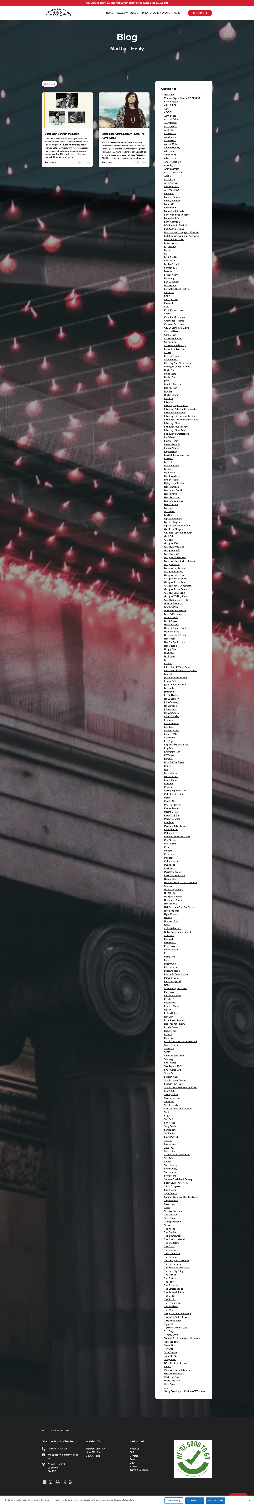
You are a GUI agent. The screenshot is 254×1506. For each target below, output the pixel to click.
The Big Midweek (172, 1235)
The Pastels (170, 1278)
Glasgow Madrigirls (173, 571)
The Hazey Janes (172, 1264)
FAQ (132, 1452)
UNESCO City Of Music (175, 1363)
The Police (169, 1281)
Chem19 (168, 313)
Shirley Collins (171, 1094)
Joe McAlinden (171, 695)
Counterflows (171, 359)
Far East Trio (170, 462)
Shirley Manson (172, 1098)
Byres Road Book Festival (176, 289)
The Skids (169, 1295)
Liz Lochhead (170, 773)
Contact (134, 1455)
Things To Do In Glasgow (176, 1317)
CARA (167, 296)
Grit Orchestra (171, 617)
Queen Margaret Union (175, 988)
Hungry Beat (170, 649)
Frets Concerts (171, 504)
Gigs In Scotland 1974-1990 (177, 525)
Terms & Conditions (139, 1469)
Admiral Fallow (171, 119)
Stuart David (170, 1189)
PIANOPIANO (171, 949)
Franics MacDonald (173, 490)
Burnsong (169, 278)
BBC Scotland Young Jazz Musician (181, 232)
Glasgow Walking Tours (175, 596)
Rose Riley (169, 1038)
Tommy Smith (171, 1334)
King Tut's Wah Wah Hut (176, 744)
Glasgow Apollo (172, 550)
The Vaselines (171, 1306)
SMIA (166, 1112)
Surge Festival (171, 1200)
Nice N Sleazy (171, 903)
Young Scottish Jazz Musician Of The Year (184, 1391)
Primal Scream (171, 977)
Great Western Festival (175, 610)
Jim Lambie (169, 688)
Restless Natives (172, 1006)
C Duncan (169, 292)
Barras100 (169, 204)
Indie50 (168, 663)
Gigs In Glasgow (172, 522)
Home (109, 12)
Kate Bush (169, 727)
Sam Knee (169, 1048)
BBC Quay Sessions (174, 228)
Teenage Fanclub (172, 1221)
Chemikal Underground (175, 317)
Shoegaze (169, 1101)
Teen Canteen (171, 1218)
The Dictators (171, 1257)
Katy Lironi (169, 737)
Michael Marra (171, 829)
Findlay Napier (171, 479)
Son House (169, 1122)
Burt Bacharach (171, 281)
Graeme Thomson (173, 603)
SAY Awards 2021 (173, 1069)
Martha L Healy (171, 811)
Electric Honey (171, 440)
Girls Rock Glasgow (173, 529)
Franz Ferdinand (172, 497)
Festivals (168, 469)
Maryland (169, 822)
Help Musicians (171, 631)
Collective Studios (173, 338)
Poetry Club (170, 963)
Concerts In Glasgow (174, 349)
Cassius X (168, 303)
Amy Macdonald (172, 161)
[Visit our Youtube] (70, 1482)
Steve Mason (170, 1172)
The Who (168, 1310)
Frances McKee (171, 486)
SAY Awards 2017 (173, 1066)
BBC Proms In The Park (175, 225)
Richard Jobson (171, 1013)
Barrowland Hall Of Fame (176, 214)
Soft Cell (168, 1119)
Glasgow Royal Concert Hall (178, 585)
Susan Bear (169, 1204)
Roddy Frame (171, 1027)
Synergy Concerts (173, 1211)
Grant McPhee (171, 606)
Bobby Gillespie (172, 264)
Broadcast (169, 271)
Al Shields (169, 130)
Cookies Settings (174, 1500)
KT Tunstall (169, 755)
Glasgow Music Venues (175, 578)
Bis (165, 253)
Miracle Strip (170, 843)
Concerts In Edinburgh (175, 345)
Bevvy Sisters (170, 243)
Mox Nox (168, 857)
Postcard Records (173, 970)
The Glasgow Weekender (176, 1260)
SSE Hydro (169, 1151)
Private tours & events (156, 12)
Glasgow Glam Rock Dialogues (179, 561)
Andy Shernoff (171, 168)
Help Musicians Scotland (176, 635)
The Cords (169, 1246)
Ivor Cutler (169, 674)
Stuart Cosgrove (172, 1186)
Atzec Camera (171, 183)
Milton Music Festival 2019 (177, 836)
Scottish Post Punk (173, 1083)
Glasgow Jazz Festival (175, 568)
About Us (134, 1448)
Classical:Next (171, 331)
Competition (170, 342)
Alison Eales (170, 154)
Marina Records (172, 808)
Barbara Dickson (172, 197)
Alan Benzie (170, 133)
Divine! (167, 380)
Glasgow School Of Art (175, 589)
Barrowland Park (172, 218)
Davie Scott (170, 373)
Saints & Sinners (172, 1045)
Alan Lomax (170, 137)
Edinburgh (169, 402)
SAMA (167, 1052)
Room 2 (168, 1034)
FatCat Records (171, 465)
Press (132, 1459)
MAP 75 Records (172, 804)
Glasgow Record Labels (176, 582)
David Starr (169, 370)
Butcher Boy (170, 285)
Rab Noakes (170, 992)
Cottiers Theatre (172, 356)
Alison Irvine (170, 158)
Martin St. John (171, 815)
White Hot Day (171, 1377)
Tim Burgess (170, 1331)
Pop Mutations (171, 967)
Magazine (169, 787)
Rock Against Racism (174, 1023)
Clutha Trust (170, 334)
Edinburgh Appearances (176, 405)
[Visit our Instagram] (50, 1482)
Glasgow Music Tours (174, 575)
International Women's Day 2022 (180, 670)
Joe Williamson (171, 698)
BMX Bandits (170, 257)
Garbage (168, 508)
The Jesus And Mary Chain (177, 1267)
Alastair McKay (171, 144)
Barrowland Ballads (174, 211)
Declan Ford (170, 377)
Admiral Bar (170, 115)
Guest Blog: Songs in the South (62, 133)
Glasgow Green (171, 564)
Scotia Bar (169, 1073)
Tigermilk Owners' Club (175, 1327)
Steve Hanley (170, 1165)
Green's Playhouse (173, 614)
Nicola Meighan (171, 910)
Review (167, 1009)
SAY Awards (170, 1062)
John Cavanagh (171, 702)
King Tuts (168, 748)
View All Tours (93, 1455)
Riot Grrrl (168, 1016)
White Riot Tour (172, 1380)
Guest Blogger (171, 621)
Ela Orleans (170, 437)
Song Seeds (170, 1126)
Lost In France (171, 776)
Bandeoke (169, 193)
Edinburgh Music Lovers (176, 426)
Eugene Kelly (170, 451)
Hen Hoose (169, 638)
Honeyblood (170, 645)
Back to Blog (49, 83)
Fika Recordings (172, 476)
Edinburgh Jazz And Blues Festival (181, 419)
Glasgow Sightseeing (174, 592)
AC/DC (167, 112)
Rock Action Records (174, 1020)
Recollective (170, 1002)
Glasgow (168, 539)
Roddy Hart (170, 1030)
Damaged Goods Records (177, 366)
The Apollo (169, 1228)
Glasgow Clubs (171, 553)
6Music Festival (171, 101)
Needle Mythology (173, 889)
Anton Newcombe (173, 172)
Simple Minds (171, 1105)
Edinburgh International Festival (179, 416)
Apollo (167, 175)
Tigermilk (168, 1324)
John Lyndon (170, 705)
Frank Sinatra (170, 493)
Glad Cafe (169, 536)
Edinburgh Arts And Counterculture (181, 409)
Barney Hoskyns (172, 200)
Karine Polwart (171, 723)
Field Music (169, 472)
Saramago (169, 1059)
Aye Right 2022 (171, 186)
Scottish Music (171, 1076)
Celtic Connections (173, 310)
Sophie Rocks (171, 1133)
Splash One (170, 1144)
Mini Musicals (170, 840)
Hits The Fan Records (174, 642)
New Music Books (173, 900)
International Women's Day (178, 667)
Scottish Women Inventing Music (180, 1087)
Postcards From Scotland (176, 974)
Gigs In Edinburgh (173, 518)
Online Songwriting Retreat (177, 932)
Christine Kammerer (174, 324)
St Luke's (168, 1158)
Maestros (168, 783)
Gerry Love (169, 511)
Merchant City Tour (95, 1448)
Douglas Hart (170, 387)
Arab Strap (169, 179)
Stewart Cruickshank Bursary (178, 1179)
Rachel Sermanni (172, 995)
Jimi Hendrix (170, 691)
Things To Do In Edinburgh (177, 1313)
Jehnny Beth (170, 681)
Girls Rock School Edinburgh (178, 532)
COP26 (167, 352)
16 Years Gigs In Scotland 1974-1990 (182, 98)
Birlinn (167, 250)
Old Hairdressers (172, 928)
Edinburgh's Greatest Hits (176, 433)
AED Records (170, 122)
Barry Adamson (172, 221)
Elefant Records (172, 444)
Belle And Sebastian (174, 239)
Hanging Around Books (175, 628)
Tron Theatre (170, 1352)
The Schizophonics (173, 1288)
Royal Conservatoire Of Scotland (180, 1041)
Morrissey (169, 854)
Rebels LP (169, 999)
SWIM (167, 1207)
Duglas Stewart (171, 395)
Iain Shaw (169, 652)
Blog (49, 1430)
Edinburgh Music (172, 423)
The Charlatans (171, 1242)
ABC (166, 108)
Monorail (168, 850)
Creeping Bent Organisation (178, 363)
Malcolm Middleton (174, 794)
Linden (167, 765)
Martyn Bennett (172, 818)
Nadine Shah (170, 879)
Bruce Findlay (171, 274)
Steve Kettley (170, 1168)
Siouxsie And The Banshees (178, 1108)
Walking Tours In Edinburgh (177, 1370)
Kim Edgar (169, 741)
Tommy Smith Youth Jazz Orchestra (182, 1338)
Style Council (170, 1193)
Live (166, 769)
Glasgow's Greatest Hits (176, 599)
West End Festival (173, 1373)
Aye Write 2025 (171, 190)
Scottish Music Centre (175, 1080)
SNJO (166, 1115)
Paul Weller (169, 939)
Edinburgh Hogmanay (175, 412)
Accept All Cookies (215, 1500)
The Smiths (170, 1299)
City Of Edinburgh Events (176, 327)
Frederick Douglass (173, 500)
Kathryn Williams (172, 734)
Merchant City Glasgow (175, 826)
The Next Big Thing (173, 1271)
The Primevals (171, 1285)
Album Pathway (172, 147)
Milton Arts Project (173, 833)
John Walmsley (171, 716)
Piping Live (169, 956)
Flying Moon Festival (174, 483)
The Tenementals (173, 1303)
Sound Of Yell (171, 1136)
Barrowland (170, 207)
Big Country (170, 246)
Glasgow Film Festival (175, 557)
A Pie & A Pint (171, 105)
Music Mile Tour (93, 1452)
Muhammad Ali (171, 861)
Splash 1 (168, 1140)
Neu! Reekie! (170, 893)
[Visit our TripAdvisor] (57, 1482)
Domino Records (172, 384)
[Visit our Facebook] (44, 1482)
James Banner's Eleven (175, 677)
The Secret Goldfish (174, 1292)
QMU (167, 985)
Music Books (170, 868)
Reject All (194, 1500)
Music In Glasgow (173, 871)
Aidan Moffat (170, 126)
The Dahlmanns (172, 1253)
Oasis (167, 924)
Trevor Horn (170, 1345)
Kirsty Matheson (172, 751)
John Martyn (170, 709)
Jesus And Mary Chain (175, 684)
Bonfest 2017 (170, 267)
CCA (166, 306)
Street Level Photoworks (176, 1182)
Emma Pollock (171, 448)
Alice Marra (169, 151)
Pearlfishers (170, 942)
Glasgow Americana (174, 546)
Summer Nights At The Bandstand (181, 1197)
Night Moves (170, 914)
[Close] (249, 1500)
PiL (165, 953)
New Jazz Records (173, 896)
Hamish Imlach (171, 624)
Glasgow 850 (171, 543)
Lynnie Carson (171, 780)
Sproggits (168, 1147)
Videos (167, 1366)
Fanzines (168, 458)
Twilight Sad (170, 1359)
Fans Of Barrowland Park (176, 455)
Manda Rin (169, 801)
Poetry (167, 960)
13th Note (169, 94)
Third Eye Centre (172, 1320)
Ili (165, 659)
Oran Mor (169, 935)
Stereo (167, 1161)
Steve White (170, 1175)
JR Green (168, 720)
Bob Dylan (169, 260)
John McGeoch (171, 712)
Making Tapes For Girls (175, 790)
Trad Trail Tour (171, 1341)
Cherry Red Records (174, 320)
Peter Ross (169, 946)
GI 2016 (168, 515)
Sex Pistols (169, 1091)
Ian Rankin (169, 656)
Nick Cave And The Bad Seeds (179, 907)
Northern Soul (171, 921)
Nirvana (168, 917)
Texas (167, 1225)
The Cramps (170, 1250)
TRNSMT (168, 1348)
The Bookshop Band (174, 1239)
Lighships (168, 758)
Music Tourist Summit (174, 875)
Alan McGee (170, 140)
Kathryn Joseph (171, 730)
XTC (166, 1387)
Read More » (50, 162)
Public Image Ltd (172, 981)
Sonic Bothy (170, 1129)
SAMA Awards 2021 (174, 1055)
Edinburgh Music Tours (175, 430)
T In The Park (170, 1214)
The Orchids (170, 1274)
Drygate (168, 391)
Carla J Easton (171, 299)
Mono (167, 847)
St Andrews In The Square (177, 1154)
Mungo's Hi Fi (170, 864)
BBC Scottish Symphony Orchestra (181, 236)
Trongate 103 (170, 1356)
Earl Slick (168, 398)
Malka (167, 797)
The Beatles (170, 1232)
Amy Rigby (169, 165)
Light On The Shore (174, 762)
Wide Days (169, 1384)
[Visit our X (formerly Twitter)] (64, 1482)
